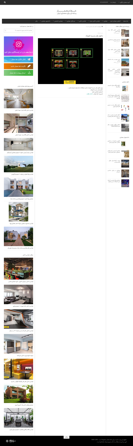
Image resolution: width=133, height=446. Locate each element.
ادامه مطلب (89, 94)
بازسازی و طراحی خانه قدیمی (114, 40)
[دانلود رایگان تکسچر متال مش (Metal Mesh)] (125, 128)
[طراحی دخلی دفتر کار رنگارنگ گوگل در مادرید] (18, 369)
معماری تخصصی (58, 21)
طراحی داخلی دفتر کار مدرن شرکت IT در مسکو (21, 331)
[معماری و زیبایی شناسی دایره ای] (125, 173)
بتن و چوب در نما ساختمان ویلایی (114, 60)
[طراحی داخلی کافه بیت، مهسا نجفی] (18, 123)
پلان (36, 21)
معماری (105, 21)
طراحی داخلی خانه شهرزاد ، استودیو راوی (23, 306)
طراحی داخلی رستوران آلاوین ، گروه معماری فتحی (20, 282)
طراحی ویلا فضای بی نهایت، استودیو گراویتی (22, 174)
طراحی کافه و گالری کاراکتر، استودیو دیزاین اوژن (21, 430)
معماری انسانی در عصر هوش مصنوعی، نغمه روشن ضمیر (114, 151)
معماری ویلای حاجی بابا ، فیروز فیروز (24, 405)
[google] (14, 441)
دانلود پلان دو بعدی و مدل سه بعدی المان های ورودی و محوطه (114, 116)
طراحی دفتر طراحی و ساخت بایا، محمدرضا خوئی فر (20, 248)
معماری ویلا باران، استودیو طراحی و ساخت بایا (22, 199)
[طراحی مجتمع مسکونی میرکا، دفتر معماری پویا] (18, 211)
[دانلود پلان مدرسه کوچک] (70, 61)
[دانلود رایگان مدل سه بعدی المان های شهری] (125, 108)
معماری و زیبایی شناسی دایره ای (114, 171)
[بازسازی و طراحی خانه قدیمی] (125, 43)
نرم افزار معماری (71, 21)
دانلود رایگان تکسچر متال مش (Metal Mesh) (114, 125)
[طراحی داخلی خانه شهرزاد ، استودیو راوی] (18, 294)
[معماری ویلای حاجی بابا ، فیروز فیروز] (18, 394)
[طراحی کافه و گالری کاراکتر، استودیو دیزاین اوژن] (18, 418)
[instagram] (10, 441)
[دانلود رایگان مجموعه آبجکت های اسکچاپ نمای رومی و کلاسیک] (125, 98)
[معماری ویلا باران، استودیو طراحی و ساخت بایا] (18, 187)
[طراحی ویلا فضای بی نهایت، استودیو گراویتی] (18, 164)
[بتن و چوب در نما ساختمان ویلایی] (125, 62)
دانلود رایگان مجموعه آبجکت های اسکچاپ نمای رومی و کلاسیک (114, 96)
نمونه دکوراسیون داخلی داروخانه (25, 356)
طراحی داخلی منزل (95, 21)
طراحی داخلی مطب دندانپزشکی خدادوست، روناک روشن (114, 70)
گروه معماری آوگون (125, 2)
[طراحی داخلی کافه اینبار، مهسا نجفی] (18, 98)
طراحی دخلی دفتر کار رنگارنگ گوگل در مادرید (22, 382)
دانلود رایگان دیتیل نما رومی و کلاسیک (114, 86)
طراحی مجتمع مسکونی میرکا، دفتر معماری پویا (21, 223)
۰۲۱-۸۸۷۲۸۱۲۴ (104, 2)
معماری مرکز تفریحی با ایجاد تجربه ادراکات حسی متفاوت (114, 181)
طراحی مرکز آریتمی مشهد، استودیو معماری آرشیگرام (20, 153)
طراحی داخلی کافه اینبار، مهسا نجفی (24, 110)
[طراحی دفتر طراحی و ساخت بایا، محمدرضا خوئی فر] (18, 236)
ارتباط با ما (113, 2)
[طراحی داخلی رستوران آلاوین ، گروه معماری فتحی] (18, 269)
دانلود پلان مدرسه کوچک (94, 35)
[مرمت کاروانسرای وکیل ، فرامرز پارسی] (125, 164)
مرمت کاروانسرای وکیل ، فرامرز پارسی (114, 161)
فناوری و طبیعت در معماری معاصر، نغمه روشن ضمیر (114, 141)
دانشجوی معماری (45, 21)
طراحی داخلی (82, 21)
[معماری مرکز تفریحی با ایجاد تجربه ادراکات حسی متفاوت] (125, 183)
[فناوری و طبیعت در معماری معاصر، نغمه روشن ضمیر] (125, 144)
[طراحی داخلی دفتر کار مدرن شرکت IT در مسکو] (18, 319)
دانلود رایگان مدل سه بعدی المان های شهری (114, 105)
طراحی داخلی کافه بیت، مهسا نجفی (24, 135)
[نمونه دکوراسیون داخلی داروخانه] (18, 344)
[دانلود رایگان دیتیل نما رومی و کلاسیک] (125, 88)
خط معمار (125, 21)
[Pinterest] (7, 441)
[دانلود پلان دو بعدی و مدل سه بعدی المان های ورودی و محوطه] (125, 118)
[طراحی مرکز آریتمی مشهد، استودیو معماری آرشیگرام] (18, 144)
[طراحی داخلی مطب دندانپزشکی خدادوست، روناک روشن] (125, 72)
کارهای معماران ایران (115, 21)
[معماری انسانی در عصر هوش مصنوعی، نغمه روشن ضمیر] (125, 154)
